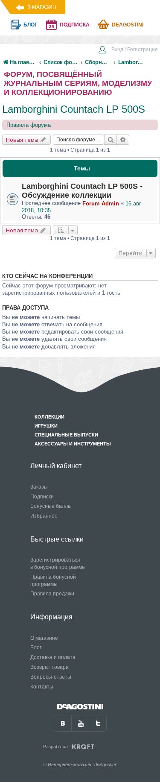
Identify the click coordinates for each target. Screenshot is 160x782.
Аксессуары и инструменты (73, 443)
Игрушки (46, 425)
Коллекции (49, 416)
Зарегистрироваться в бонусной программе (57, 563)
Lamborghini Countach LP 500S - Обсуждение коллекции (82, 190)
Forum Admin (100, 203)
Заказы (39, 487)
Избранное (44, 516)
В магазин (41, 7)
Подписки (42, 497)
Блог (35, 647)
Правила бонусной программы (53, 580)
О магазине (44, 638)
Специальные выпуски (66, 434)
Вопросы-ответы (50, 677)
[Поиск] (110, 140)
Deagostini (127, 25)
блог (30, 25)
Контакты (41, 687)
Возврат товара (49, 667)
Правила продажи (52, 594)
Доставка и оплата (53, 657)
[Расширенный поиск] (123, 140)
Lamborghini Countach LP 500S (73, 109)
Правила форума (28, 125)
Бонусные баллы (51, 506)
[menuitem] (128, 50)
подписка (75, 25)
